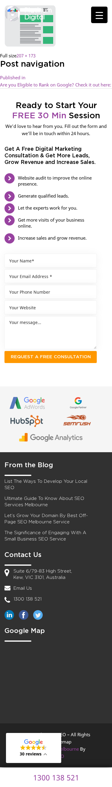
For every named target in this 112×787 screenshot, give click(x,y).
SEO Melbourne (63, 749)
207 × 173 (26, 56)
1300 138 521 (27, 599)
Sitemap (63, 742)
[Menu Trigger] (99, 15)
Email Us (22, 588)
